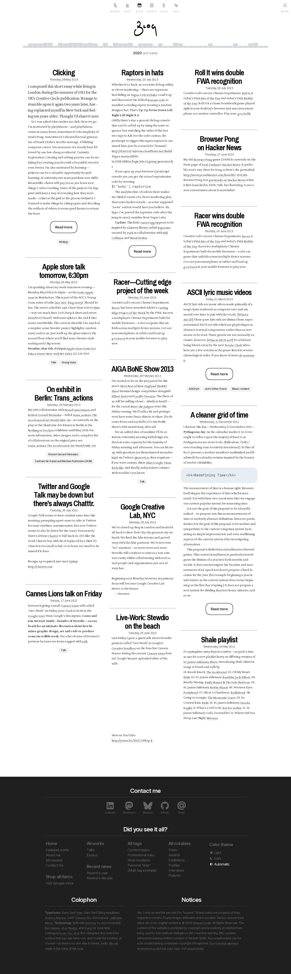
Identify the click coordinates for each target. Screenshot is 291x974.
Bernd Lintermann (77, 409)
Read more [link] (63, 227)
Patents (174, 875)
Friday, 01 (212, 299)
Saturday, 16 (54, 404)
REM (186, 677)
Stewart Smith (202, 923)
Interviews (176, 870)
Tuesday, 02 (213, 87)
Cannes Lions (70, 605)
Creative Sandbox (124, 648)
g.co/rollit (244, 113)
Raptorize (164, 227)
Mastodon (129, 812)
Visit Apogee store (59, 883)
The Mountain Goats (221, 697)
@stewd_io (141, 457)
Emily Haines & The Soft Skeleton (227, 682)
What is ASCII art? (220, 340)
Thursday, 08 (57, 79)
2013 (74, 282)
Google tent (36, 615)
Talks (91, 850)
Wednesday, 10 (136, 79)
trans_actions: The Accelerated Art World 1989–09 (62, 417)
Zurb (130, 232)
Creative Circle (48, 98)
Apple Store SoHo (78, 348)
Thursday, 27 (212, 154)
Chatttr (53, 535)
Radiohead (238, 692)
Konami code (156, 100)
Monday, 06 (57, 282)
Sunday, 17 (57, 600)
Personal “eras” (139, 865)
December (225, 421)
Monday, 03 (135, 297)
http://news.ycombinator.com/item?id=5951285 (215, 174)
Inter (79, 912)
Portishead (190, 692)
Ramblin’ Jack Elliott (236, 677)
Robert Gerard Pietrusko (44, 415)
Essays (92, 855)
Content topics (139, 850)
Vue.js (88, 928)
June (67, 600)
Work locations (139, 860)
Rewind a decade (99, 878)
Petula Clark (233, 345)
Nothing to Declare (41, 430)
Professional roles (141, 855)
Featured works (57, 850)
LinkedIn (110, 812)
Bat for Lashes (232, 707)
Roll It (246, 93)
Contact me (54, 865)
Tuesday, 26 (135, 632)
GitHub (165, 812)
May (68, 79)
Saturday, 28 (136, 522)
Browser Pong (202, 159)
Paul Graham (211, 164)
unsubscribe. (195, 948)
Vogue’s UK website (144, 94)
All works (95, 843)
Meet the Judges (142, 406)
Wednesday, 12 (209, 421)
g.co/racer (118, 338)
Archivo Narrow (55, 918)
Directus (90, 923)
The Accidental (216, 672)
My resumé (54, 860)
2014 (75, 79)
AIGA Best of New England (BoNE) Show (139, 388)
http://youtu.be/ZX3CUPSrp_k (132, 740)
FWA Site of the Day (207, 98)
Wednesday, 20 (133, 375)
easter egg (147, 222)
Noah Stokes (138, 237)
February (68, 404)
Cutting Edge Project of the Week (140, 310)
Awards (174, 855)
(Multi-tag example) (142, 870)
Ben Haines (52, 928)
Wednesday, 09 (213, 646)
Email (181, 812)
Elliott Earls (120, 396)
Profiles (174, 865)
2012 (75, 510)
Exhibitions (176, 860)
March (222, 299)
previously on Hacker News (227, 180)
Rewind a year (97, 873)
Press (173, 850)
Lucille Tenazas (144, 396)
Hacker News (231, 164)
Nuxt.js (72, 928)
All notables (180, 843)
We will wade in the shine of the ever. (81, 946)
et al (64, 928)
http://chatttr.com (40, 566)
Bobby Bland (219, 687)
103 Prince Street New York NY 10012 (62, 351)
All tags (135, 843)
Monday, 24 (212, 230)
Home (51, 843)
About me (53, 855)
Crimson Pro (83, 918)
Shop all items (59, 876)
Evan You (65, 933)
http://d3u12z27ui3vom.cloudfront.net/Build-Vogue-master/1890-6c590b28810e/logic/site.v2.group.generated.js (142, 158)
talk (84, 641)
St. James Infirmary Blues (200, 661)
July (68, 510)
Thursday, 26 (57, 510)
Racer (116, 307)
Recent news (99, 866)
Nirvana (212, 718)
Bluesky (148, 812)
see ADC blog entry (69, 302)
